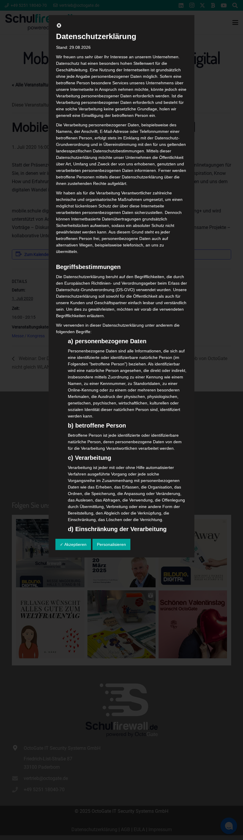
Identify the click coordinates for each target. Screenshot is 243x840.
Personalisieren (111, 544)
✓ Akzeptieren (73, 544)
